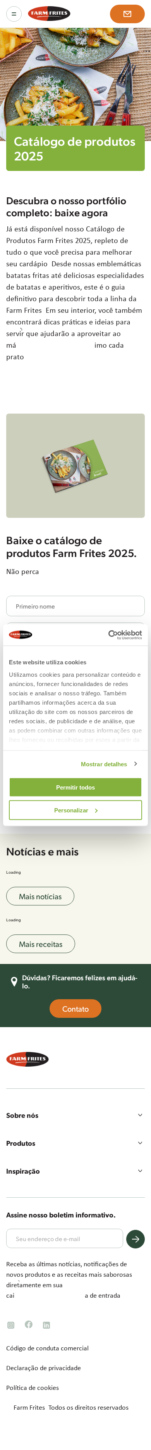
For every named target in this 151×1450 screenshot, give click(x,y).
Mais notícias (40, 896)
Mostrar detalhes (104, 763)
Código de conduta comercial (47, 1348)
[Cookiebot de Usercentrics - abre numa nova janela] (108, 635)
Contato (75, 1008)
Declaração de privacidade (43, 1367)
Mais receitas (40, 944)
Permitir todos (75, 787)
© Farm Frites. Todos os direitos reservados (67, 1407)
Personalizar (71, 810)
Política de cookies (32, 1387)
